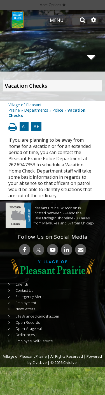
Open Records (27, 322)
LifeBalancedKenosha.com (37, 316)
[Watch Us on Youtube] (52, 249)
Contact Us (24, 290)
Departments (36, 110)
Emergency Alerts (29, 296)
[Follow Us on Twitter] (38, 249)
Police (57, 110)
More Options (50, 5)
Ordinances (25, 334)
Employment (25, 302)
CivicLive (39, 362)
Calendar (22, 284)
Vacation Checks (26, 85)
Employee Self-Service (34, 340)
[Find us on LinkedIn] (66, 249)
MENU (57, 20)
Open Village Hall (29, 328)
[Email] (80, 249)
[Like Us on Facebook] (24, 249)
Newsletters (25, 308)
